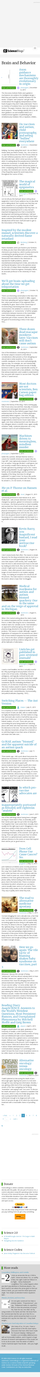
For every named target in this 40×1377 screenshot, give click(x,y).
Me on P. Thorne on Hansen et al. (19, 489)
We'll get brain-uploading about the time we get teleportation (18, 283)
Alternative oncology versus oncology (26, 1065)
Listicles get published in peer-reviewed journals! (28, 654)
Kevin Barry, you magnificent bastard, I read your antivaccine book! (28, 537)
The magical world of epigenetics (27, 184)
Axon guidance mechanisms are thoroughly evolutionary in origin (28, 77)
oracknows (24, 145)
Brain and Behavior (8, 88)
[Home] (14, 52)
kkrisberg (24, 242)
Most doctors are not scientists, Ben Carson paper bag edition (28, 389)
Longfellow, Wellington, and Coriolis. (15, 1272)
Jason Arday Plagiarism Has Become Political (19, 1253)
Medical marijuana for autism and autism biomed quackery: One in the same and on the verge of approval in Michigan (20, 598)
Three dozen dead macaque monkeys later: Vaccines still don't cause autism (28, 336)
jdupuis (23, 1026)
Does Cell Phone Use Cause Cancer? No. (28, 853)
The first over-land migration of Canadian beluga (20, 1323)
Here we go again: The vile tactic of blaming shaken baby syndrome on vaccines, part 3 (20, 957)
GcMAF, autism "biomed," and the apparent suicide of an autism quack (19, 744)
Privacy (35, 1358)
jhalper (23, 707)
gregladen (22, 863)
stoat (22, 494)
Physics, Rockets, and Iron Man (13, 1298)
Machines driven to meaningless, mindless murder (27, 441)
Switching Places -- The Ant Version (20, 702)
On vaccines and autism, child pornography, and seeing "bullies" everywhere (28, 133)
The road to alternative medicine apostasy (26, 902)
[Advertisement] (20, 24)
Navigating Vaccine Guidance (14, 1241)
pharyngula (24, 88)
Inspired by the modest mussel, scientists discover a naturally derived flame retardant (20, 234)
